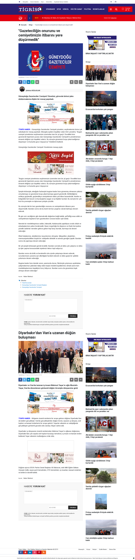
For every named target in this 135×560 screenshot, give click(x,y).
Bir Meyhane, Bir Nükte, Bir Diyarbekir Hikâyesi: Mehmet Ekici (61, 18)
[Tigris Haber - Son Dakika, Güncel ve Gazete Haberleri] (30, 9)
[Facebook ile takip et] (20, 552)
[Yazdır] (37, 82)
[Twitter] (24, 82)
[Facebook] (20, 82)
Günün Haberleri (34, 2)
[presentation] (25, 18)
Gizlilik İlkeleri (103, 549)
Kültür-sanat (76, 9)
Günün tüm (110, 18)
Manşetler (25, 2)
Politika (87, 9)
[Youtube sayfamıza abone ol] (25, 552)
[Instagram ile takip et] (34, 552)
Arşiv (42, 2)
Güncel (66, 9)
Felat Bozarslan (27, 283)
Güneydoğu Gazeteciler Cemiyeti (32, 287)
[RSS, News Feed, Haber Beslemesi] (43, 552)
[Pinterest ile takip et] (39, 552)
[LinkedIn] (28, 82)
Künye (88, 549)
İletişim (94, 549)
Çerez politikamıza (108, 558)
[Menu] (110, 9)
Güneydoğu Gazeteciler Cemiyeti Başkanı (34, 285)
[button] (71, 82)
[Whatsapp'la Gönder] (33, 82)
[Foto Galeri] (116, 2)
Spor (59, 9)
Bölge (31, 25)
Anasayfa (24, 25)
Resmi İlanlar (98, 9)
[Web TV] (111, 2)
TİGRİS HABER (24, 129)
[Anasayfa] (19, 2)
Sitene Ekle (49, 2)
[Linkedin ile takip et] (30, 552)
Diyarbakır (50, 9)
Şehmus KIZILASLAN (33, 90)
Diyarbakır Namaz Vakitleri (61, 2)
